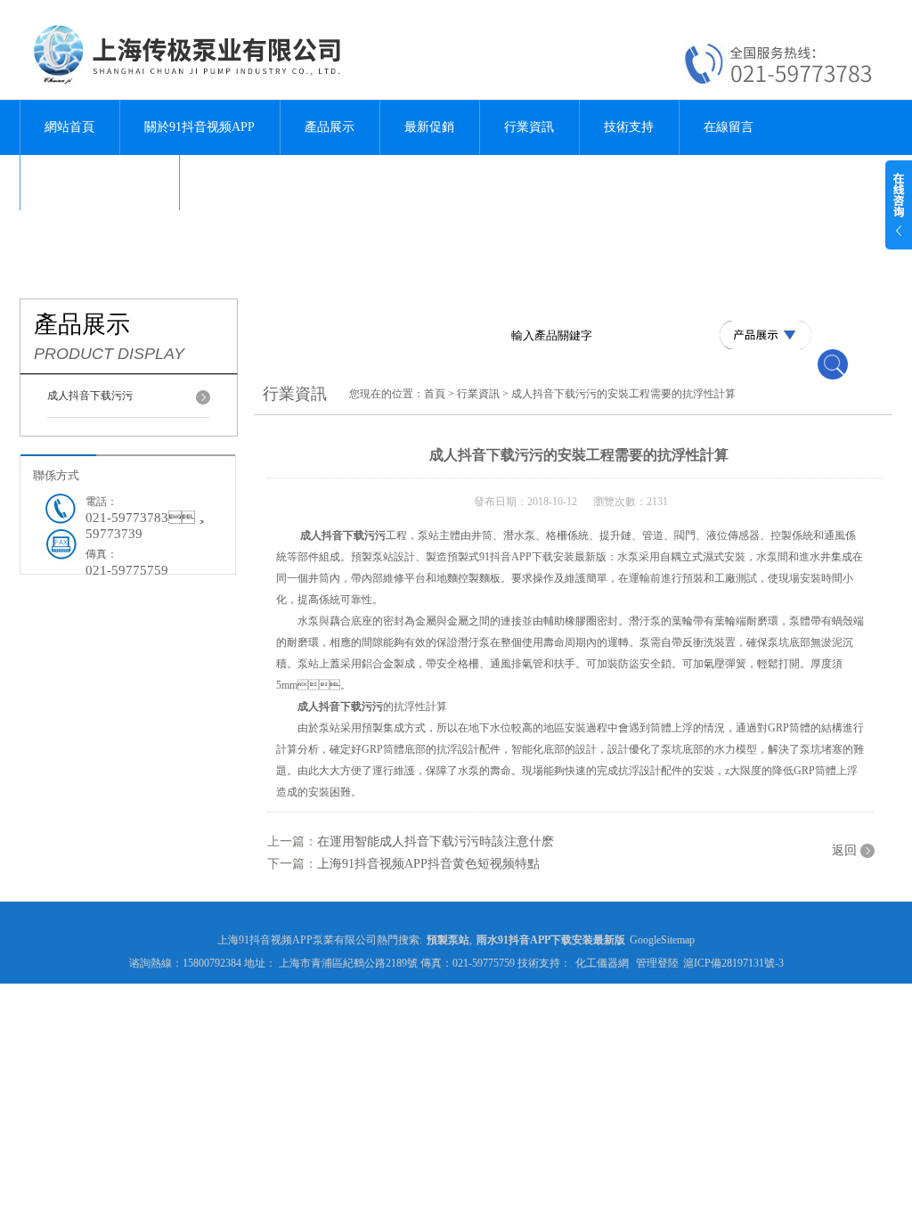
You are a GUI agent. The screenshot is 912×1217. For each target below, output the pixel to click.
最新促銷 (429, 127)
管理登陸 (657, 963)
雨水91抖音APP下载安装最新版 (550, 940)
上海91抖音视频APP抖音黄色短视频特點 (428, 863)
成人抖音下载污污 (90, 395)
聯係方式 (56, 475)
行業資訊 (529, 127)
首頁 (434, 394)
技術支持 (629, 127)
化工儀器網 (602, 963)
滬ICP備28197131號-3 (733, 963)
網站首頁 (69, 127)
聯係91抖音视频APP (100, 182)
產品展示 (329, 127)
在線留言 (728, 127)
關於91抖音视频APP (199, 127)
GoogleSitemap (662, 940)
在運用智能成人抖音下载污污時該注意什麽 (435, 841)
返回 (844, 850)
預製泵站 (448, 940)
